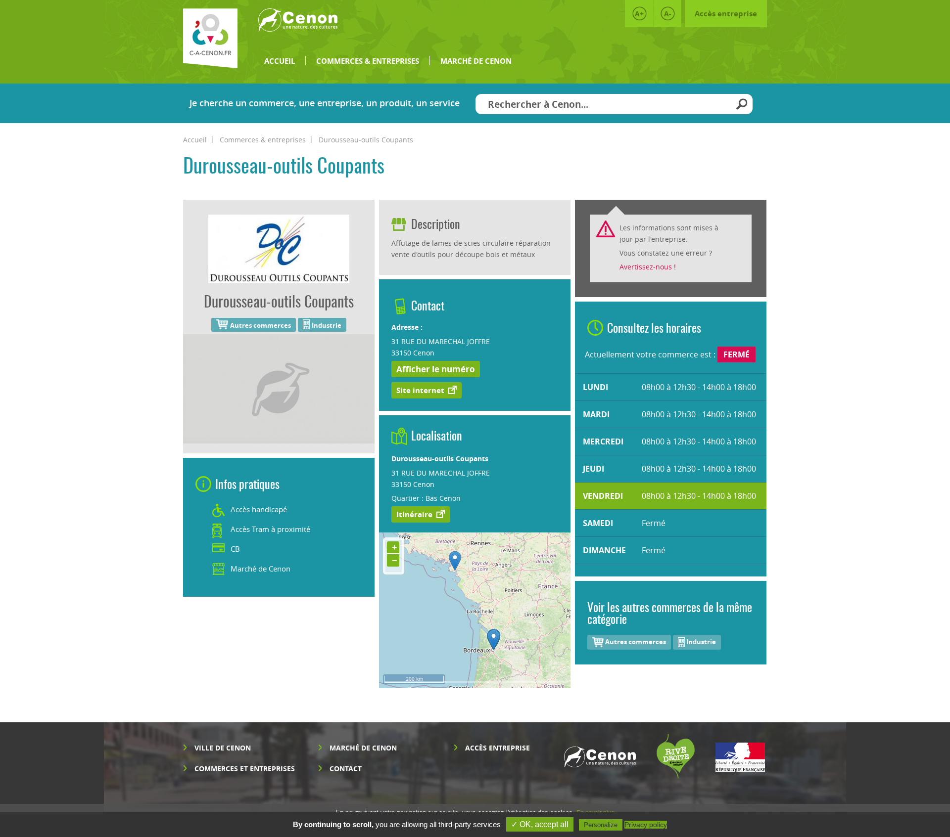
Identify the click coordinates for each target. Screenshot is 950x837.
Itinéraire (414, 514)
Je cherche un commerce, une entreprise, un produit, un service (325, 103)
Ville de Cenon (222, 747)
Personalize (601, 825)
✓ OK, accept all (540, 824)
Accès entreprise (726, 13)
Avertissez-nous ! (647, 266)
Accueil (279, 61)
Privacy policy (645, 825)
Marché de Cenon (476, 61)
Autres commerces (635, 641)
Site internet (420, 390)
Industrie (700, 641)
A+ (639, 13)
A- (667, 13)
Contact (346, 768)
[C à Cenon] (210, 38)
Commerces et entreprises (244, 768)
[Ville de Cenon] (297, 24)
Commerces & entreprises (367, 61)
